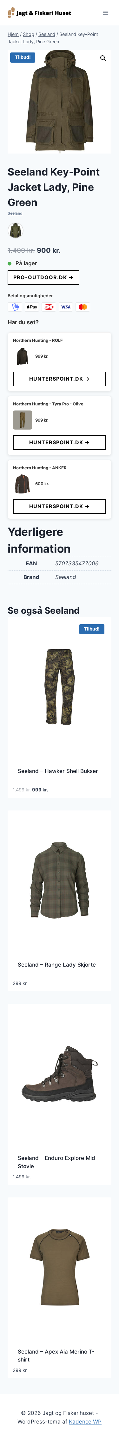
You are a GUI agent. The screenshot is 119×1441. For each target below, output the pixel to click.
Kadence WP (85, 1421)
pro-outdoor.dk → (43, 277)
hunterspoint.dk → (59, 379)
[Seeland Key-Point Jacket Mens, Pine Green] (15, 230)
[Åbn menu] (105, 12)
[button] (103, 58)
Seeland (15, 213)
